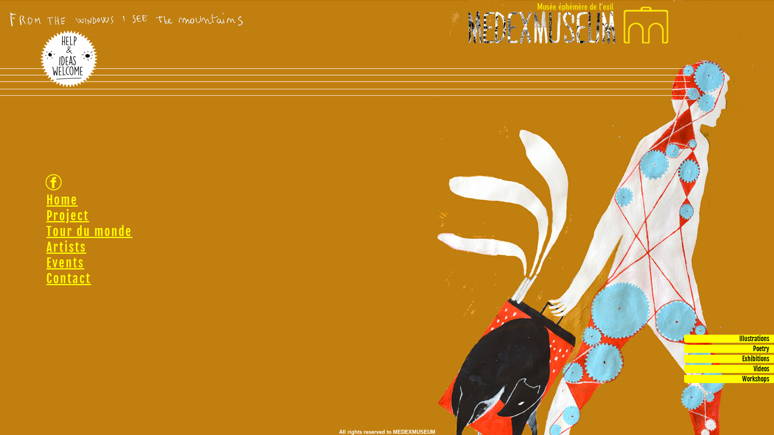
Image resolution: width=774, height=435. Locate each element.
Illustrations (754, 339)
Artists (66, 247)
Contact (68, 278)
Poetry (761, 349)
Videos (761, 369)
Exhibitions (755, 359)
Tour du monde (89, 231)
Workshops (755, 379)
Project (67, 215)
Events (65, 262)
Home (62, 200)
